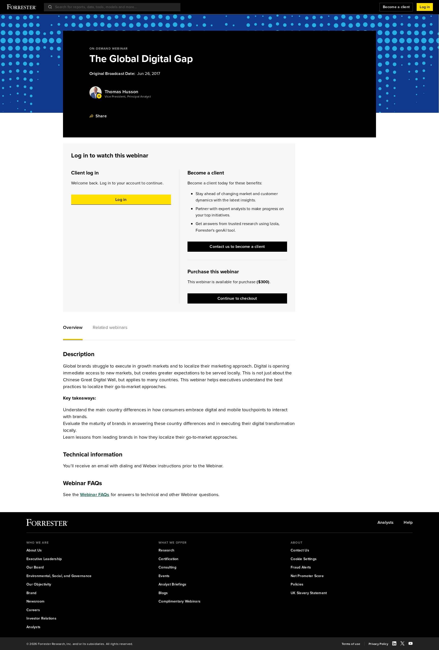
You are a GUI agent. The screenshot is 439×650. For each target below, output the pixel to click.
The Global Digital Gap (141, 58)
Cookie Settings (304, 559)
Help (408, 522)
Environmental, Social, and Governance (58, 576)
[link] (47, 523)
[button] (73, 328)
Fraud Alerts (301, 567)
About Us (34, 550)
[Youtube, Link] (411, 644)
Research (166, 550)
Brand (31, 593)
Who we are (37, 542)
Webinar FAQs (94, 494)
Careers (33, 610)
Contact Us (300, 550)
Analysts (386, 522)
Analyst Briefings (172, 584)
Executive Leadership (44, 559)
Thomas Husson (121, 92)
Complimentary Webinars (179, 601)
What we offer (173, 542)
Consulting (167, 567)
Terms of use (351, 644)
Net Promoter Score (307, 576)
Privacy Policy (378, 644)
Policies (297, 584)
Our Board (35, 567)
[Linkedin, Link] (394, 644)
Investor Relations (41, 618)
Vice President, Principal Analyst (128, 96)
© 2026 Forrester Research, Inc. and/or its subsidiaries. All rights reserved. (79, 644)
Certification (169, 559)
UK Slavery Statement (309, 593)
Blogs (163, 593)
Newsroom (35, 601)
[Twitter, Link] (402, 644)
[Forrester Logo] (21, 7)
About (297, 542)
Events (164, 576)
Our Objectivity (38, 584)
